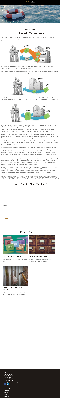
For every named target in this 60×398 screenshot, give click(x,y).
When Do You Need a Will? (12, 256)
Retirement (6, 390)
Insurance (6, 396)
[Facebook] (5, 384)
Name (4, 187)
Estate (5, 394)
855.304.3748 (12, 374)
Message (5, 205)
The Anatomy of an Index (38, 256)
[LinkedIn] (8, 384)
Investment (6, 392)
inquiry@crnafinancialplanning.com (12, 382)
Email (4, 196)
